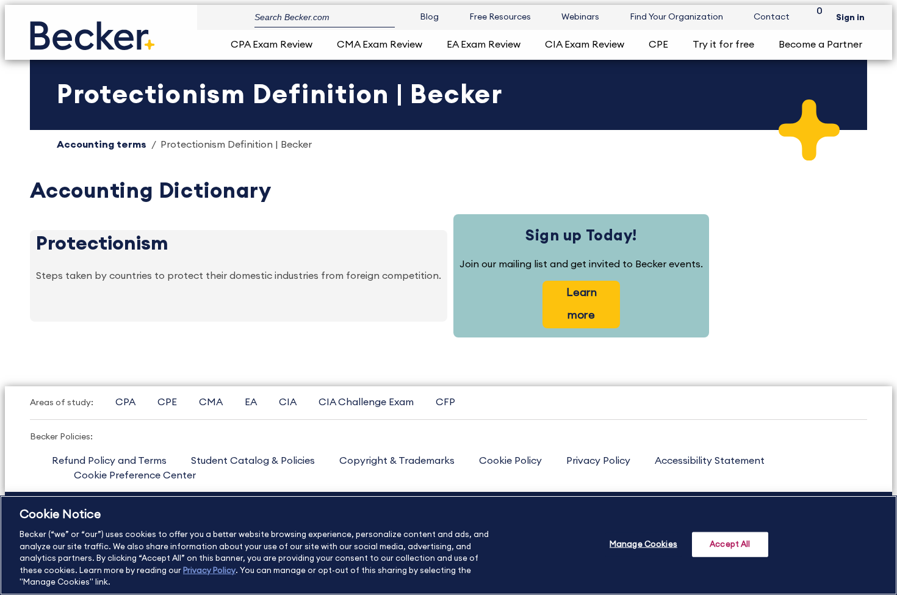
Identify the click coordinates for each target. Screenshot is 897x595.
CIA (288, 402)
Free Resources (500, 17)
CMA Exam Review (379, 44)
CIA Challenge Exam (366, 402)
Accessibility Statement (710, 461)
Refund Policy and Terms (109, 461)
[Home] (92, 31)
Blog (429, 17)
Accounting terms (101, 145)
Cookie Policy (510, 461)
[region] (448, 545)
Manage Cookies (643, 544)
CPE (658, 44)
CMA (211, 402)
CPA (125, 402)
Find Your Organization (676, 17)
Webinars (580, 17)
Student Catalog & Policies (253, 461)
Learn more (581, 303)
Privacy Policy (598, 461)
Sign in (850, 17)
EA (251, 402)
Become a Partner (820, 44)
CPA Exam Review (271, 44)
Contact (772, 17)
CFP (445, 402)
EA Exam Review (484, 44)
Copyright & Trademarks (397, 461)
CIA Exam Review (584, 44)
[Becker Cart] (815, 17)
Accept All (730, 544)
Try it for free (723, 44)
